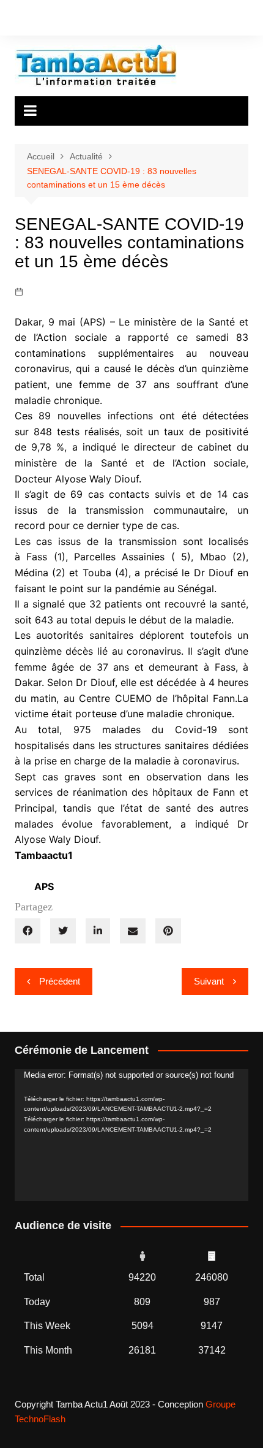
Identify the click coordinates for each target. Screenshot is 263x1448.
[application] (132, 1135)
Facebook (18, 20)
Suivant (209, 981)
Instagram (38, 20)
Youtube (59, 20)
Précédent (59, 981)
